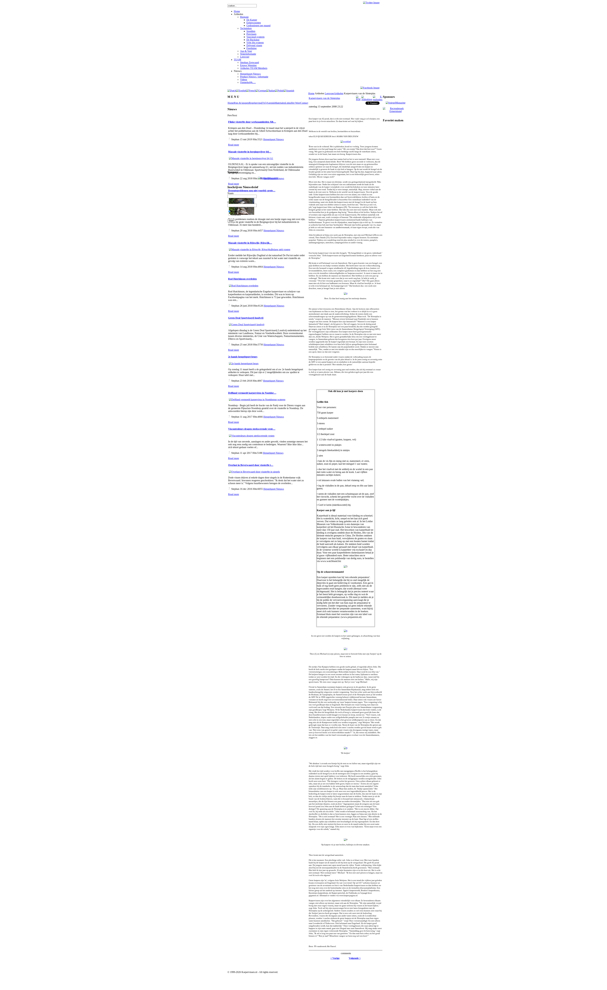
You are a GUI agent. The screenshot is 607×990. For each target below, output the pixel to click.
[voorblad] (345, 141)
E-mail (230, 202)
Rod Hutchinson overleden (242, 279)
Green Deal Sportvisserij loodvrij (245, 318)
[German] (261, 90)
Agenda (271, 103)
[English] (241, 90)
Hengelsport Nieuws (273, 139)
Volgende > (355, 958)
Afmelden (236, 214)
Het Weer (295, 103)
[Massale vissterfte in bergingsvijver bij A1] (251, 158)
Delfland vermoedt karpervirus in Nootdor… (252, 393)
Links (288, 103)
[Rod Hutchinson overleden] (243, 285)
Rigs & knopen (241, 103)
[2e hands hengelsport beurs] (243, 363)
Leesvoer (329, 93)
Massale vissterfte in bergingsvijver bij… (249, 151)
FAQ (264, 103)
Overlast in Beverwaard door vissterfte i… (250, 465)
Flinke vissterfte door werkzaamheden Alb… (252, 122)
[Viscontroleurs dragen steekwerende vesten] (251, 435)
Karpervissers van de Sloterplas (324, 98)
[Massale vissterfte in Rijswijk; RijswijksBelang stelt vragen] (259, 249)
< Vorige (335, 958)
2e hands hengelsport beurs (242, 356)
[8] (345, 748)
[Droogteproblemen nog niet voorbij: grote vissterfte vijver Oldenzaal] (241, 214)
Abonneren (236, 211)
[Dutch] (231, 90)
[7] (345, 649)
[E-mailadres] (377, 99)
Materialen (280, 103)
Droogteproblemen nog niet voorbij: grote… (251, 190)
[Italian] (270, 90)
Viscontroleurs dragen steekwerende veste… (251, 429)
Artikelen (338, 93)
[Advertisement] (346, 965)
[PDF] (358, 99)
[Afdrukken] (366, 99)
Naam (230, 193)
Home (231, 103)
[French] (251, 90)
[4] (345, 293)
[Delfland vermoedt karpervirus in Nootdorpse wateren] (257, 399)
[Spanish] (289, 90)
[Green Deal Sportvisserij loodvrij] (246, 324)
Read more (233, 144)
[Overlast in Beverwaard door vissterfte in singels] (254, 471)
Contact (304, 103)
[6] (345, 631)
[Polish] (279, 90)
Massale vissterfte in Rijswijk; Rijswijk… (250, 242)
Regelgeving (255, 103)
